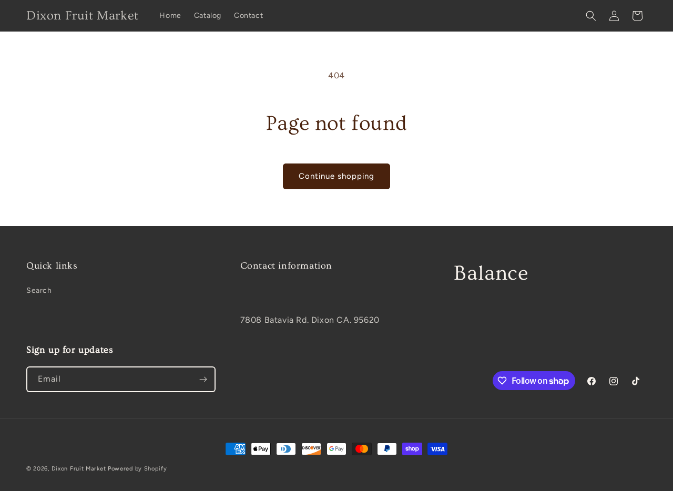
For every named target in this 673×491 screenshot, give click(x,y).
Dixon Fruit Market (79, 468)
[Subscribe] (203, 379)
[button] (591, 15)
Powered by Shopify (137, 468)
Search (39, 290)
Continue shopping (336, 176)
